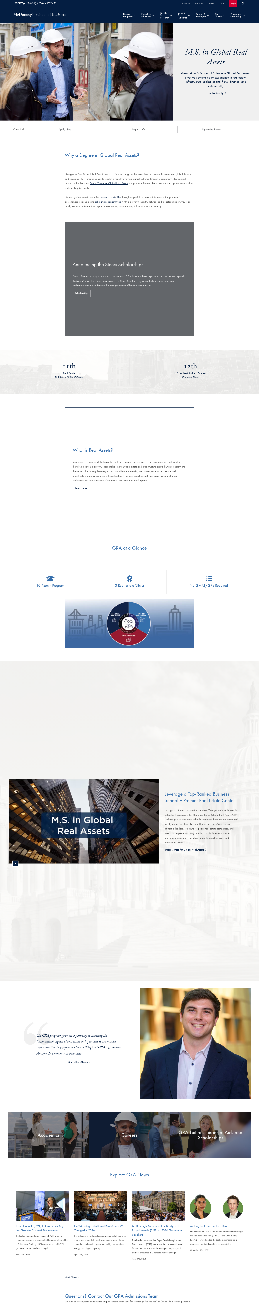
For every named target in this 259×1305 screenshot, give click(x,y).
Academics (49, 1135)
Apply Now (65, 129)
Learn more (81, 488)
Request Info (138, 129)
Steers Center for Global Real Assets (109, 183)
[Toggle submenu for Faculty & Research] (171, 15)
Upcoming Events (211, 129)
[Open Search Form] (243, 3)
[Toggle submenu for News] (202, 3)
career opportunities (110, 197)
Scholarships (81, 293)
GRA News (71, 1277)
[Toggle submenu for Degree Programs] (134, 15)
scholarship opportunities (108, 201)
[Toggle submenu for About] (189, 3)
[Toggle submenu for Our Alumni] (223, 15)
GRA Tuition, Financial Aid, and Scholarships (210, 1135)
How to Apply (214, 93)
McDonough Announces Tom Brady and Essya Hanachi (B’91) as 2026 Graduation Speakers (157, 1230)
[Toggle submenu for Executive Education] (153, 15)
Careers (129, 1135)
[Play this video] (15, 864)
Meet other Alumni (78, 1062)
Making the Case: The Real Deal (209, 1226)
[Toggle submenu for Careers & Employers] (208, 15)
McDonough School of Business (39, 15)
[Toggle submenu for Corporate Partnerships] (244, 15)
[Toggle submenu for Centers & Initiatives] (189, 15)
